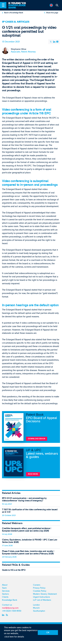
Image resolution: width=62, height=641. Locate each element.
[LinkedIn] (54, 42)
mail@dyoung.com (10, 608)
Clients (5, 597)
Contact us (7, 605)
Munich (36, 608)
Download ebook (36, 439)
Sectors (5, 594)
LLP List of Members (42, 600)
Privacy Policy (39, 588)
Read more (33, 474)
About (4, 585)
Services (6, 591)
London (36, 605)
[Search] (57, 5)
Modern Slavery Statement (45, 594)
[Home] (18, 3)
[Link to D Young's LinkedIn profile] (3, 615)
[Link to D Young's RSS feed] (7, 615)
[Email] (57, 42)
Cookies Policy (39, 591)
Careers (36, 585)
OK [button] (47, 632)
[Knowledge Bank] (18, 6)
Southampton (39, 611)
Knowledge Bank (9, 600)
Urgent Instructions (41, 597)
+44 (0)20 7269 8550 (11, 611)
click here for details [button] (14, 636)
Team (4, 588)
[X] (50, 42)
